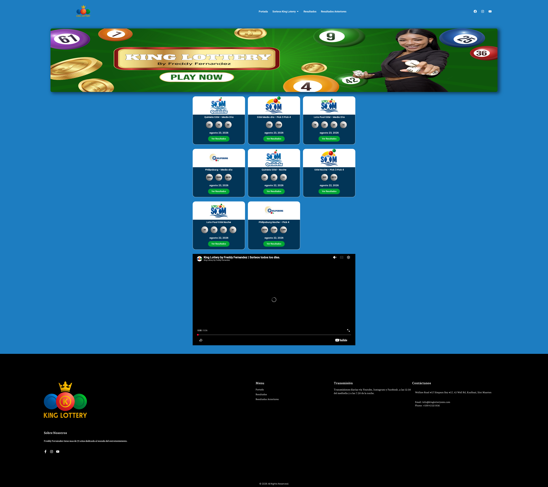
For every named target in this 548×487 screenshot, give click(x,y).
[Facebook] (475, 11)
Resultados (261, 394)
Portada (260, 389)
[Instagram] (483, 11)
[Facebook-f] (45, 451)
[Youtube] (490, 11)
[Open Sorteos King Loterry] (297, 11)
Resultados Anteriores (267, 399)
